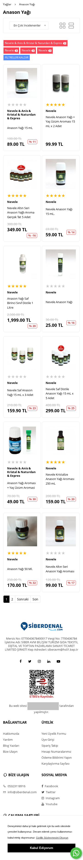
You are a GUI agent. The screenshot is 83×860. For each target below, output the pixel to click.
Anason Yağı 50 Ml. (20, 569)
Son (35, 599)
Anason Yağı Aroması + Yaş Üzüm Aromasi (21, 485)
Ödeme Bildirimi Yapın (57, 757)
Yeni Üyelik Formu (54, 733)
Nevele (9, 50)
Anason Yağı (27, 4)
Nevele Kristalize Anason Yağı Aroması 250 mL (60, 479)
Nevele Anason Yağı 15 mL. (59, 211)
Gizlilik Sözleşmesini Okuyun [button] (52, 837)
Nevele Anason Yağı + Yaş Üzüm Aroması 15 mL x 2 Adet (60, 121)
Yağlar (7, 4)
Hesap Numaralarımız (56, 751)
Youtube (51, 804)
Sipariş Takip (50, 745)
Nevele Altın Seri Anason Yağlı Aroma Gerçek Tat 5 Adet (20, 212)
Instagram (52, 798)
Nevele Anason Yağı (59, 302)
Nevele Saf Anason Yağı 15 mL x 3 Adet (20, 392)
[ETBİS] (42, 684)
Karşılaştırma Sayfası (55, 763)
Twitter (50, 792)
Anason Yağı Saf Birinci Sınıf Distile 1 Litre (20, 303)
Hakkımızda (11, 733)
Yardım (8, 739)
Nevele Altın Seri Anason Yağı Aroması (60, 569)
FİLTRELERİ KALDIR (16, 57)
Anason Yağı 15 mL (20, 128)
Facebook (51, 786)
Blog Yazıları (11, 745)
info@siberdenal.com (22, 792)
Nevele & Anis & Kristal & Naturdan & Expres (33, 43)
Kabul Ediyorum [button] (41, 848)
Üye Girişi (48, 739)
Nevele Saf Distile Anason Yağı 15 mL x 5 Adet (60, 393)
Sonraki (23, 599)
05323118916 (16, 786)
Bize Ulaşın (10, 751)
